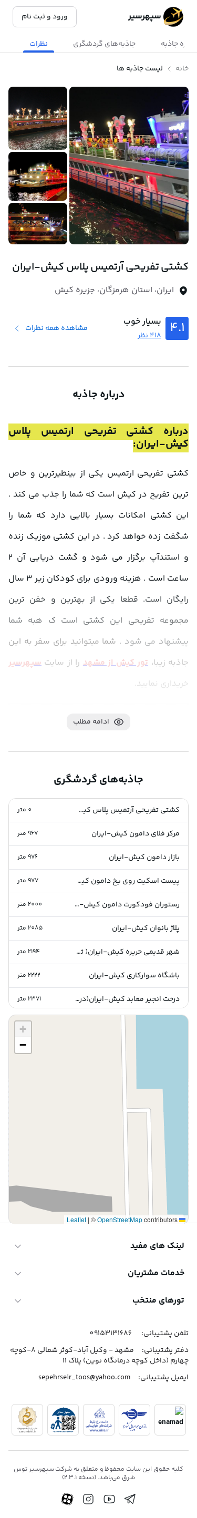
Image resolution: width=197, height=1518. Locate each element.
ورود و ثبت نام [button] (45, 17)
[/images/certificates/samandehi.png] (27, 1420)
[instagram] (88, 1499)
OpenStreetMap (119, 1219)
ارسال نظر (36, 1173)
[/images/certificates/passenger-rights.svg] (63, 1420)
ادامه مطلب (91, 722)
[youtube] (109, 1499)
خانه (182, 69)
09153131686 (110, 1333)
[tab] (104, 44)
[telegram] (130, 1499)
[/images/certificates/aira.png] (99, 1420)
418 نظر (149, 336)
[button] (98, 810)
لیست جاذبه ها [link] (140, 69)
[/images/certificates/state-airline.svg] (134, 1420)
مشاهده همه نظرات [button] (56, 328)
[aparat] (67, 1499)
